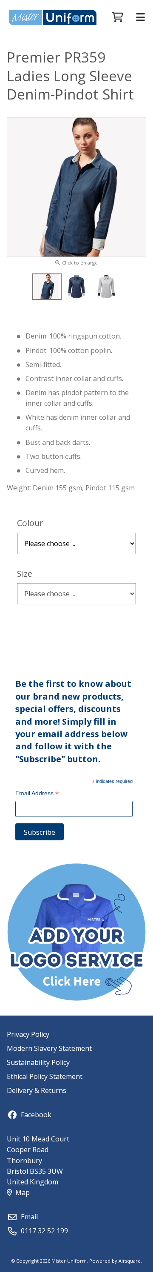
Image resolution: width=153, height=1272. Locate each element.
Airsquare (130, 1261)
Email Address (37, 794)
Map (22, 1192)
